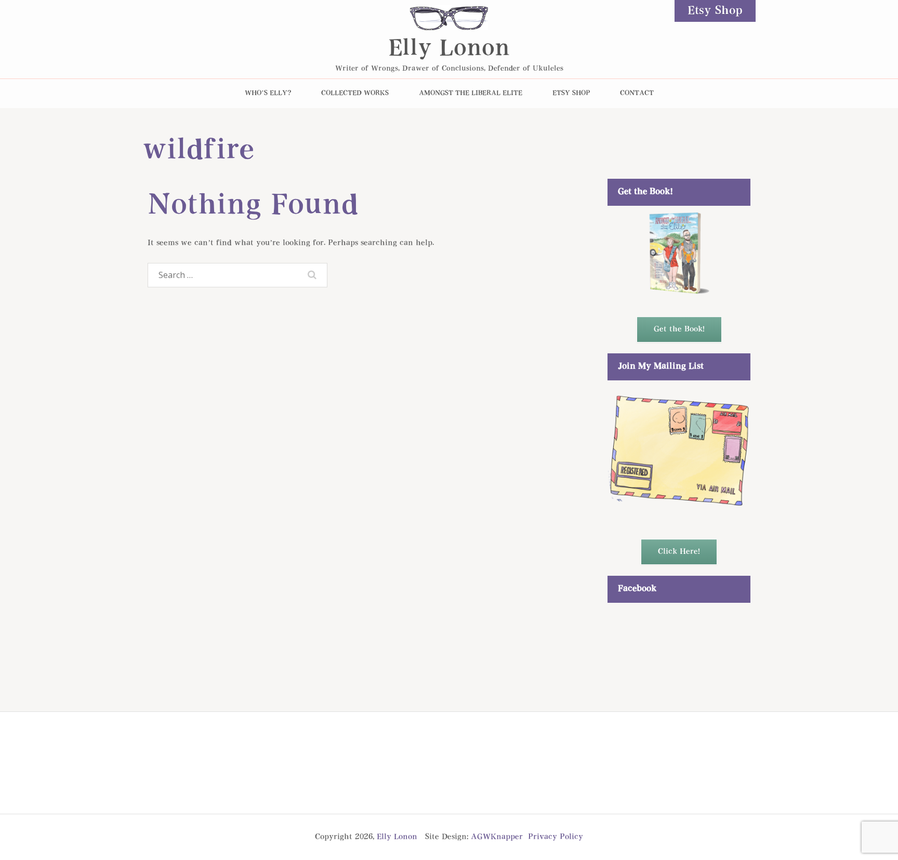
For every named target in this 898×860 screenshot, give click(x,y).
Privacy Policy (555, 837)
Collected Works (355, 93)
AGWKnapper (497, 837)
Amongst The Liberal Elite (470, 93)
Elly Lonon (449, 49)
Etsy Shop (715, 11)
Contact (637, 93)
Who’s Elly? (268, 93)
